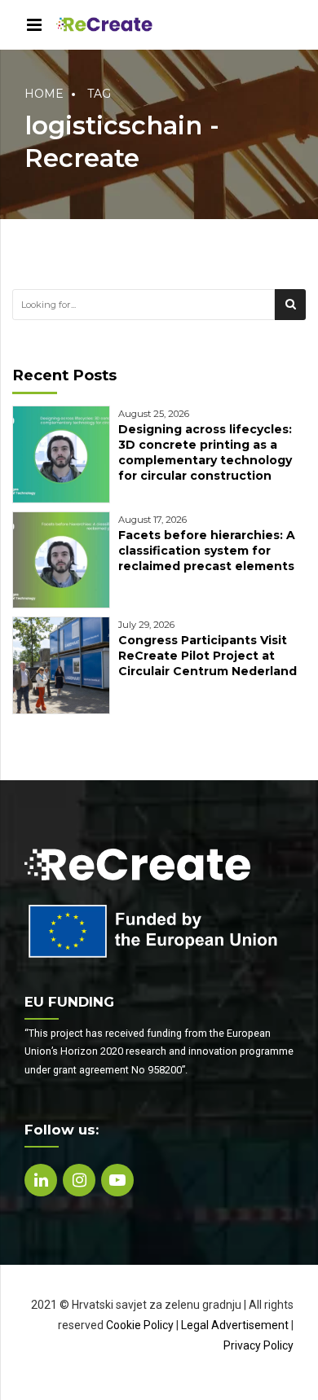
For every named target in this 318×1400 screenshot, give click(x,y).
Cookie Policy (140, 1325)
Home (44, 93)
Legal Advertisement (235, 1325)
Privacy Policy (258, 1345)
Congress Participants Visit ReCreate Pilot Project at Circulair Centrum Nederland (207, 655)
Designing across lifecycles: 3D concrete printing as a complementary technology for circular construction (205, 452)
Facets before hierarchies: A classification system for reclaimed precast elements (206, 550)
